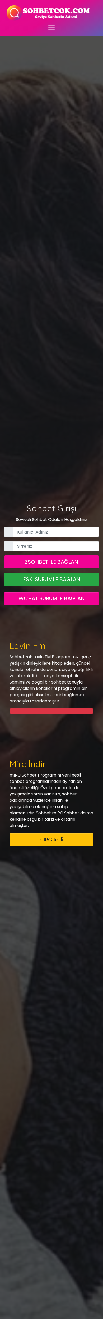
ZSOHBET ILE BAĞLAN (51, 562)
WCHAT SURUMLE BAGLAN (51, 598)
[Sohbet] (48, 13)
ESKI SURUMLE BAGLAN (51, 579)
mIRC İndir (51, 839)
